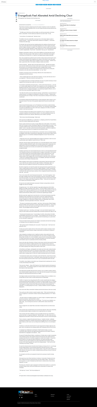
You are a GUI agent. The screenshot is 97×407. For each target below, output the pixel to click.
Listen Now (69, 396)
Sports (41, 4)
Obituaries (58, 4)
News (37, 4)
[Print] (16, 21)
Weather (45, 4)
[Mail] (16, 19)
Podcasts (68, 397)
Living (54, 4)
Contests (49, 4)
